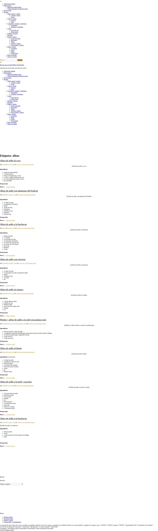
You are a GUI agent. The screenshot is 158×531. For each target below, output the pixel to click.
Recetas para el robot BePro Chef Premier (12, 65)
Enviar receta (7, 10)
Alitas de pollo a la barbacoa (13, 224)
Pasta (12, 22)
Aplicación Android (9, 4)
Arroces (13, 20)
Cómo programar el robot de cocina (17, 9)
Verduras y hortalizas (17, 27)
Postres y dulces (12, 37)
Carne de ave (15, 30)
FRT (12, 530)
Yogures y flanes (16, 43)
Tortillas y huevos (12, 33)
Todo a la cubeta (12, 57)
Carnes (9, 28)
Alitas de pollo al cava (10, 160)
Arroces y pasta (11, 19)
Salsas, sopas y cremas (13, 14)
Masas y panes (11, 47)
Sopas (12, 17)
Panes (12, 50)
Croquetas (14, 48)
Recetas (6, 12)
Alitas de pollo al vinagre (11, 289)
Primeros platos (8, 517)
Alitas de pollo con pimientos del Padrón (19, 191)
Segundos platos (29, 164)
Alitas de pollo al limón (11, 348)
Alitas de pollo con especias (12, 259)
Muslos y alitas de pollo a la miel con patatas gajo (23, 320)
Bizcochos (14, 40)
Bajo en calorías (12, 55)
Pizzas (13, 52)
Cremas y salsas (15, 15)
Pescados (10, 35)
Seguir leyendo (10, 187)
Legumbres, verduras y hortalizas (16, 24)
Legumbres (14, 25)
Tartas (12, 42)
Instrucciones (7, 5)
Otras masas (14, 53)
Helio (3, 164)
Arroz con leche (15, 38)
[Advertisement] (79, 139)
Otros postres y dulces (17, 45)
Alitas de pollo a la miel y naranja (16, 382)
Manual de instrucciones (14, 7)
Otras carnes (14, 32)
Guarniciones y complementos (12, 522)
